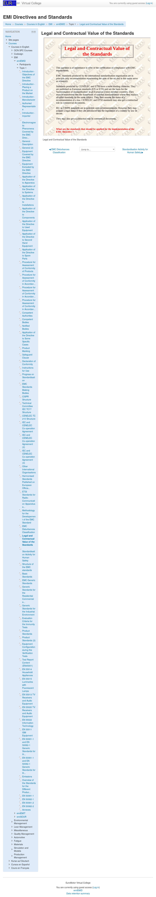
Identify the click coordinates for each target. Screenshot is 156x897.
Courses (13, 43)
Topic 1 (72, 24)
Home (8, 36)
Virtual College (31, 3)
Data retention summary (78, 893)
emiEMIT (21, 813)
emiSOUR (21, 816)
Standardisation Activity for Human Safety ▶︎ (135, 151)
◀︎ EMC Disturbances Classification (59, 151)
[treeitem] (20, 36)
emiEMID (21, 60)
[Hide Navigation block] (32, 32)
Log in (149, 3)
